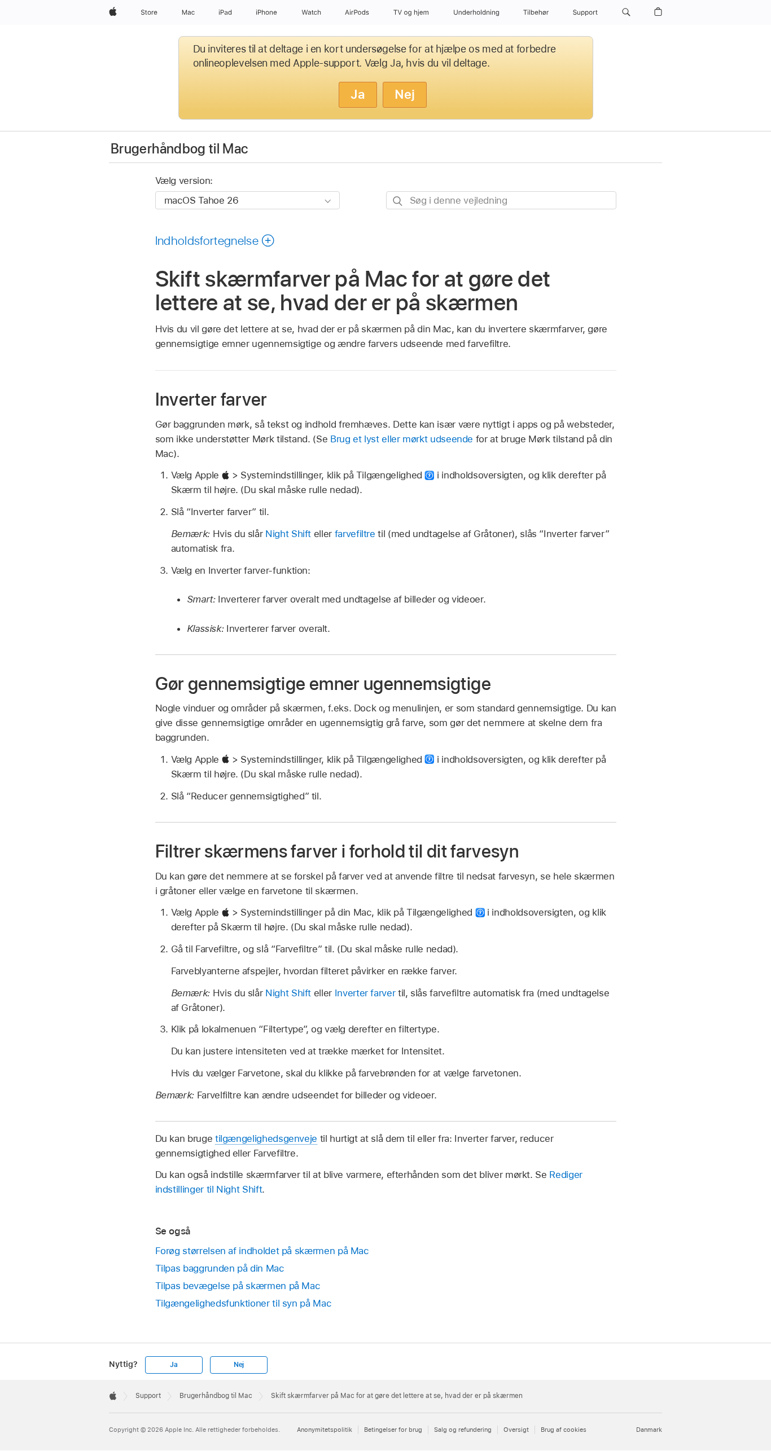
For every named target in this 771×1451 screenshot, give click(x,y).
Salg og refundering (463, 1430)
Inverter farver (365, 993)
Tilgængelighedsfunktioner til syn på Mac (243, 1303)
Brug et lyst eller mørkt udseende (401, 439)
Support (148, 1396)
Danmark (649, 1430)
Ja (358, 94)
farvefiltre (355, 533)
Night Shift (288, 533)
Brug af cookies (563, 1430)
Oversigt (516, 1430)
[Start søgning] (398, 200)
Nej (405, 94)
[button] (626, 12)
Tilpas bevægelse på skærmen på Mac (238, 1285)
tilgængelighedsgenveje (266, 1138)
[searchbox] (501, 200)
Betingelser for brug (393, 1430)
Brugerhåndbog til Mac (179, 148)
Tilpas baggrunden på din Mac (219, 1268)
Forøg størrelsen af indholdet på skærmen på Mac (262, 1250)
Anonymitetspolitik (324, 1430)
